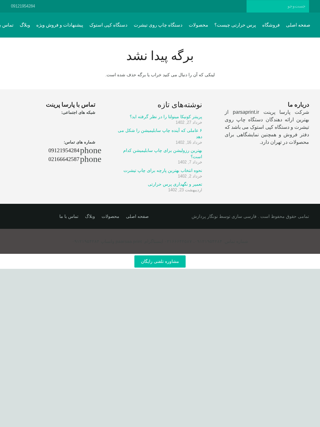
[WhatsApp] (114, 6)
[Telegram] (136, 6)
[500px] (147, 6)
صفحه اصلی (137, 216)
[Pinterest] (170, 6)
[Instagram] (125, 6)
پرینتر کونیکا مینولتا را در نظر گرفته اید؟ (166, 116)
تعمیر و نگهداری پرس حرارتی (175, 184)
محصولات (110, 216)
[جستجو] (253, 6)
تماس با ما (68, 216)
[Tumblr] (159, 6)
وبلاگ (90, 216)
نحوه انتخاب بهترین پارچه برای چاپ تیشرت (162, 170)
